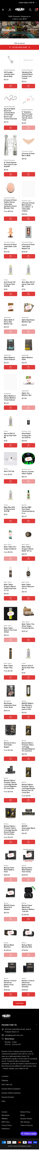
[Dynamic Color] (6, 1019)
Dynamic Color (17, 1146)
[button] (3, 9)
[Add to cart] (10, 86)
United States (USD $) (26, 2)
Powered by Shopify (26, 1146)
